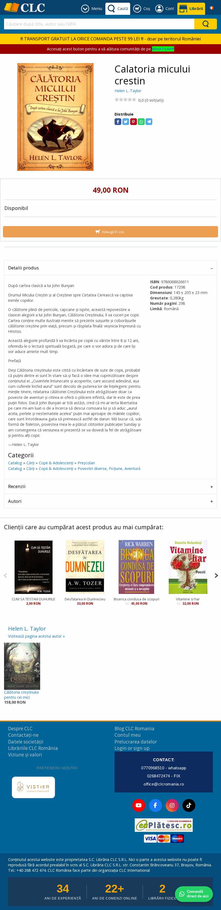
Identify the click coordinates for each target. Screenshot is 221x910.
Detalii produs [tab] (23, 268)
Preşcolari (86, 462)
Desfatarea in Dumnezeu (85, 599)
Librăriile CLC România (33, 748)
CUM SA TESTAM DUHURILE (33, 599)
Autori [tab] (15, 501)
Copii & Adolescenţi (56, 462)
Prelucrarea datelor (136, 742)
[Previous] (5, 575)
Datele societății (25, 742)
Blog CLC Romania (134, 728)
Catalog (15, 462)
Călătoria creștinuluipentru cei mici (21, 695)
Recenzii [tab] (17, 486)
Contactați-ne (23, 735)
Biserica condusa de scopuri (136, 599)
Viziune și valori (25, 755)
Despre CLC (20, 728)
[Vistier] (33, 787)
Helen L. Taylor (128, 90)
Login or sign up (132, 748)
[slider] (125, 99)
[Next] (216, 575)
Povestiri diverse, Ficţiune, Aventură (109, 468)
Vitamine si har (188, 599)
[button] (118, 121)
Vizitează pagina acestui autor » (36, 636)
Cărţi (30, 462)
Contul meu (128, 735)
